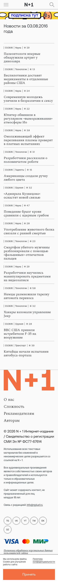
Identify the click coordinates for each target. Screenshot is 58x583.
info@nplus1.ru (35, 504)
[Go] (6, 4)
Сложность (14, 406)
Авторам (12, 420)
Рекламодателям (19, 413)
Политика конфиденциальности (44, 560)
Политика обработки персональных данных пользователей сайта (28, 552)
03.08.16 (9, 47)
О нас (9, 399)
